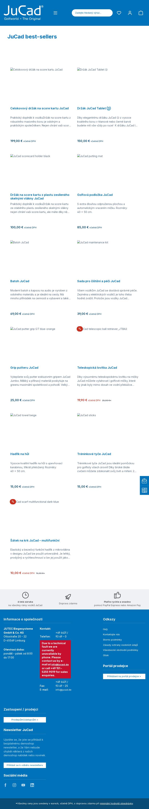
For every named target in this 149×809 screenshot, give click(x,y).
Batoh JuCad (19, 281)
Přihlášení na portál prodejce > (124, 676)
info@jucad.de (60, 664)
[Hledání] (108, 13)
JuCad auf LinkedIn (32, 785)
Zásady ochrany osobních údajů (120, 645)
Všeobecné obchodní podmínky (120, 650)
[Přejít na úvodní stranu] (24, 13)
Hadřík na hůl (19, 454)
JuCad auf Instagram (14, 785)
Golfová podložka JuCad (95, 195)
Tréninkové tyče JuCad (94, 454)
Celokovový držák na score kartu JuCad (39, 108)
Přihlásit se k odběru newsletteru (25, 765)
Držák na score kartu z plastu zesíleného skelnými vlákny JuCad (39, 196)
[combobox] (88, 13)
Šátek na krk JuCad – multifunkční (34, 540)
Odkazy (109, 619)
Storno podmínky (112, 639)
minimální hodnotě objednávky (116, 803)
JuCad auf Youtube (23, 785)
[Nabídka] (55, 13)
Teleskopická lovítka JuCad (97, 367)
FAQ (105, 629)
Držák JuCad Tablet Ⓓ (94, 108)
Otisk (106, 655)
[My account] (129, 13)
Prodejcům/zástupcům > (24, 719)
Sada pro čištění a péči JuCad (98, 281)
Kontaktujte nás (111, 634)
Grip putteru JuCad (24, 367)
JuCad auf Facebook (5, 785)
